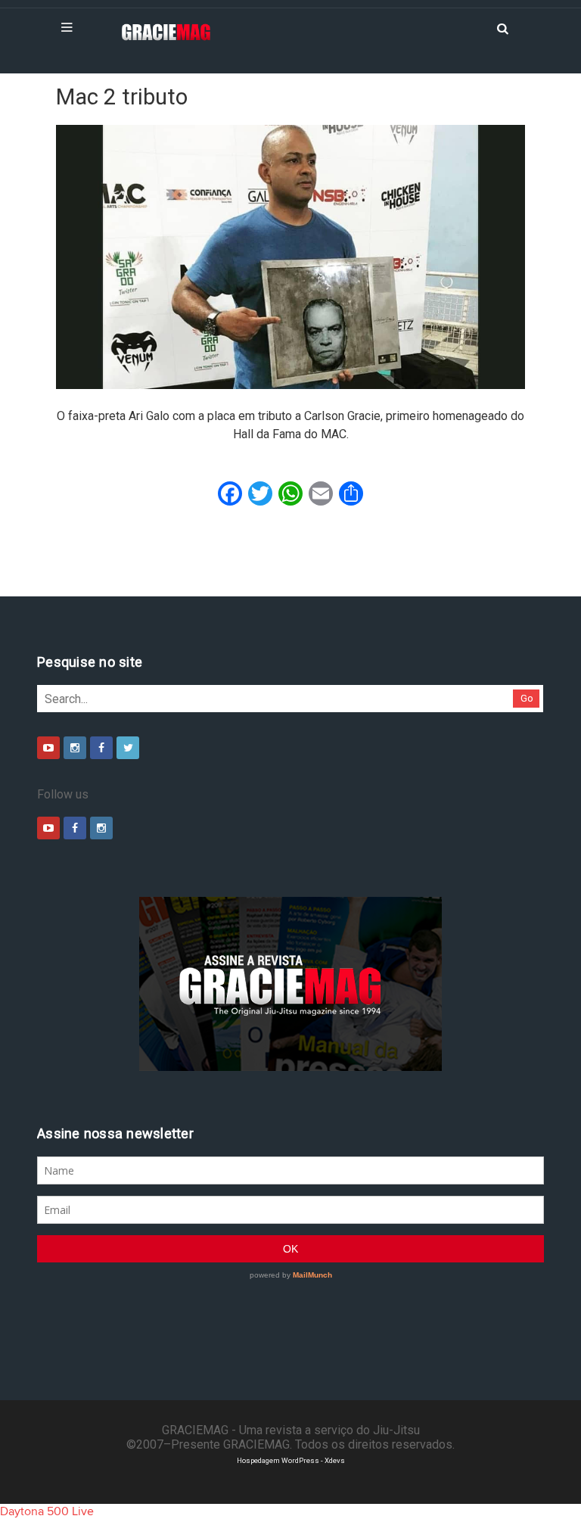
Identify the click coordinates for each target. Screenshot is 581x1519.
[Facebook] (101, 747)
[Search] (502, 27)
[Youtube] (48, 747)
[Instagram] (75, 747)
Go (526, 698)
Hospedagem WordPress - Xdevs (291, 1460)
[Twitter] (128, 747)
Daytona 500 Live (47, 1511)
